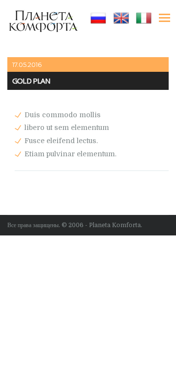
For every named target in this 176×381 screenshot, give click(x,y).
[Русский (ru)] (98, 17)
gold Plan (31, 81)
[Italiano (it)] (144, 17)
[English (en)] (121, 17)
